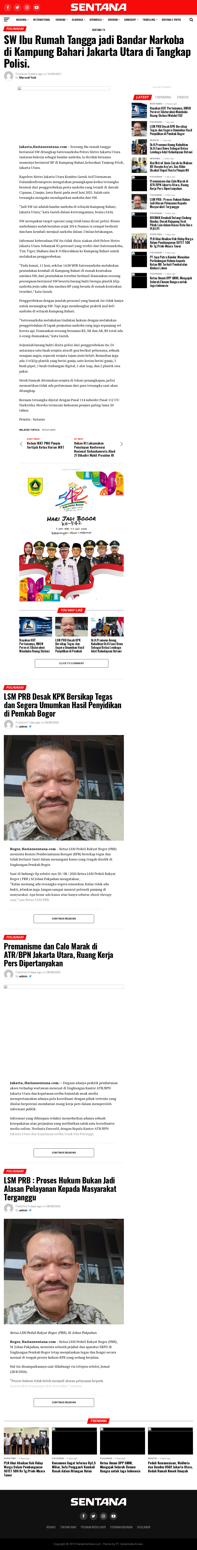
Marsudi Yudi (27, 77)
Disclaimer (143, 1527)
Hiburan (113, 19)
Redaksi (51, 1527)
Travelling (148, 19)
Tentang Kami (68, 1527)
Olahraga (77, 19)
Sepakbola (95, 19)
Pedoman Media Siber (93, 1527)
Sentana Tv (98, 30)
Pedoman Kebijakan (121, 1527)
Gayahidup (130, 19)
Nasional (21, 19)
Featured (49, 430)
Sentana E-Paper (171, 19)
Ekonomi (60, 19)
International (41, 19)
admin (23, 726)
